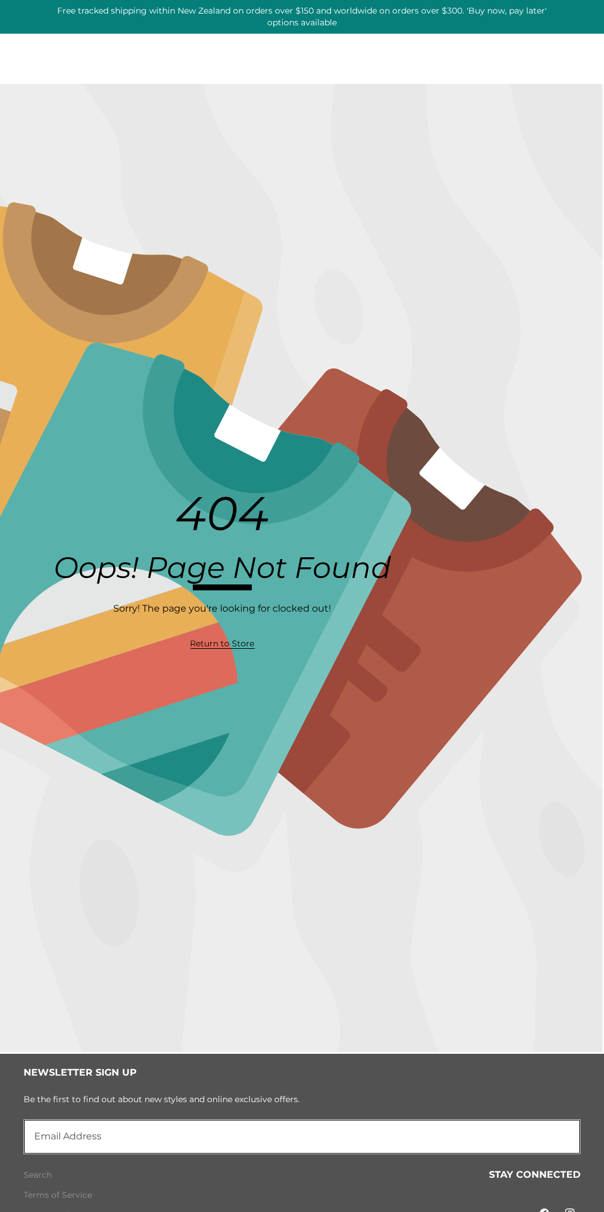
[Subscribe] (558, 1136)
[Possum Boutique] (302, 12)
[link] (222, 644)
